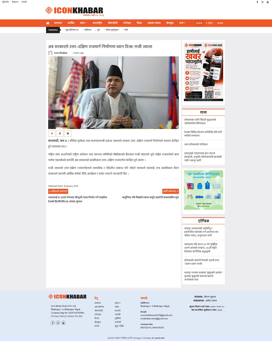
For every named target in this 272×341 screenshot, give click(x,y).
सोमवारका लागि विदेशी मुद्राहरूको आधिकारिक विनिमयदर (200, 122)
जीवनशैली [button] (113, 23)
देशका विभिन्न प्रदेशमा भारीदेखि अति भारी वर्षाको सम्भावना (203, 134)
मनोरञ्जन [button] (127, 23)
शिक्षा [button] (139, 23)
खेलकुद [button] (170, 23)
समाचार (97, 303)
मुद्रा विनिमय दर (72, 30)
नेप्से (126, 30)
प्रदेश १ (117, 303)
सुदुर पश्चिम (119, 326)
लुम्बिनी (118, 318)
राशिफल (87, 30)
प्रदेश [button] (82, 23)
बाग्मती (117, 311)
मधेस (117, 307)
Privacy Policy (58, 316)
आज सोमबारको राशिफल (196, 144)
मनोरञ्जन (97, 315)
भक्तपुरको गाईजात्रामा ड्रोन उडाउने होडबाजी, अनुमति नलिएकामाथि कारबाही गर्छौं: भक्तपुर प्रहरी (203, 157)
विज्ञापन (15, 2)
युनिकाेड (5, 2)
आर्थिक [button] (71, 23)
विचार (96, 318)
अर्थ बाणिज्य (99, 307)
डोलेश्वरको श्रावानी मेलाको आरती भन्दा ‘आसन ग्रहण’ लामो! (201, 262)
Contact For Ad (73, 316)
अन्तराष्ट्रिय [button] (97, 23)
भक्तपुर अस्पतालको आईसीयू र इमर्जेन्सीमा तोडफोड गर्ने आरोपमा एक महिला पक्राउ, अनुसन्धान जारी (201, 232)
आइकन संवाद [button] (154, 23)
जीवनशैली (98, 311)
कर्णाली (118, 322)
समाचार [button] (58, 23)
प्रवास (96, 326)
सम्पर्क (24, 2)
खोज (221, 23)
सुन (98, 30)
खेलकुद (97, 322)
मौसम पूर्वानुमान (112, 30)
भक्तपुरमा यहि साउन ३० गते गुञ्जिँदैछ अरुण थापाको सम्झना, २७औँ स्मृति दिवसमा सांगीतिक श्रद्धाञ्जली (200, 248)
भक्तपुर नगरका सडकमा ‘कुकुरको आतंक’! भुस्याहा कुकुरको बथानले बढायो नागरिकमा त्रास (203, 276)
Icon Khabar (60, 53)
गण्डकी (118, 315)
